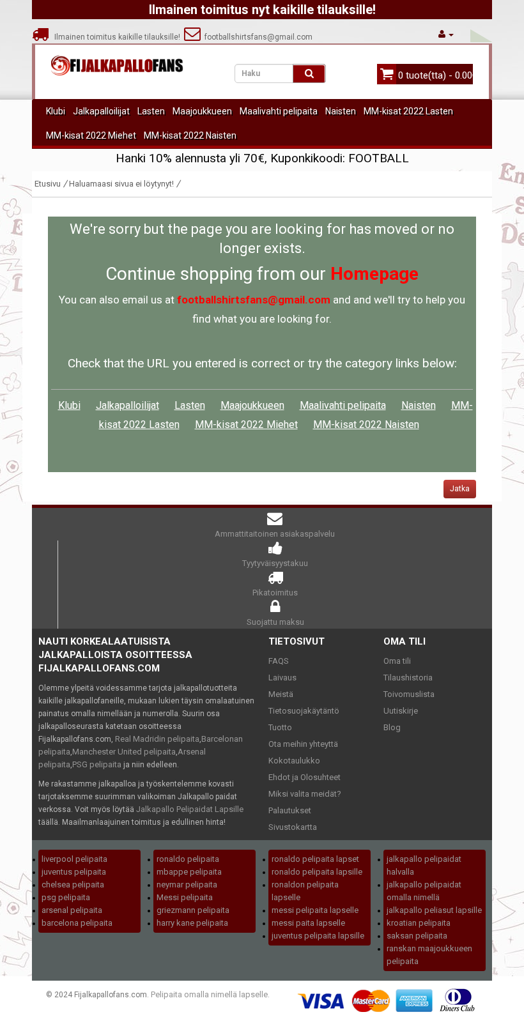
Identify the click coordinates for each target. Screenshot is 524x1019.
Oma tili (397, 661)
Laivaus (282, 677)
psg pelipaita (66, 897)
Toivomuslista (409, 694)
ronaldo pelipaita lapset (315, 859)
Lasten (151, 111)
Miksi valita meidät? (304, 794)
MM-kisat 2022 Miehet (91, 135)
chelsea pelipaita (73, 884)
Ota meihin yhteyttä (303, 744)
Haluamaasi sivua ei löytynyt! (121, 183)
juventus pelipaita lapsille (318, 935)
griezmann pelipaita (193, 910)
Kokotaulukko (294, 760)
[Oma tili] (446, 34)
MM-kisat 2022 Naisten (190, 135)
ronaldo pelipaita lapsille (317, 872)
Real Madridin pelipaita (157, 739)
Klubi (55, 111)
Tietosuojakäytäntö (303, 711)
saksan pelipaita (417, 935)
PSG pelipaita (96, 764)
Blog (392, 727)
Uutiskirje (400, 711)
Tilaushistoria (408, 677)
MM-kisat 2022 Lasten (408, 111)
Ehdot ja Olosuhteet (304, 777)
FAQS (278, 661)
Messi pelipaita (185, 897)
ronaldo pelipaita (188, 859)
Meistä (280, 694)
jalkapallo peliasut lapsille (434, 910)
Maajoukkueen (202, 111)
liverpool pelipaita (74, 859)
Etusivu (48, 183)
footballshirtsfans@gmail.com (256, 37)
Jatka (460, 488)
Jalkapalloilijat (101, 111)
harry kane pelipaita (192, 923)
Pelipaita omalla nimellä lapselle (209, 994)
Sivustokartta (292, 827)
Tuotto (280, 727)
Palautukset (289, 810)
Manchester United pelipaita (124, 751)
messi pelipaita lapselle (315, 910)
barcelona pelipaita (77, 923)
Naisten (340, 111)
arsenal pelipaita (72, 910)
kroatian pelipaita (419, 923)
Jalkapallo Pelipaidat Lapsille (189, 809)
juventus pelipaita (74, 872)
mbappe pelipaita (189, 872)
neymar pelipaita (187, 884)
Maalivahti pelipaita (279, 111)
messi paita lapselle (308, 923)
